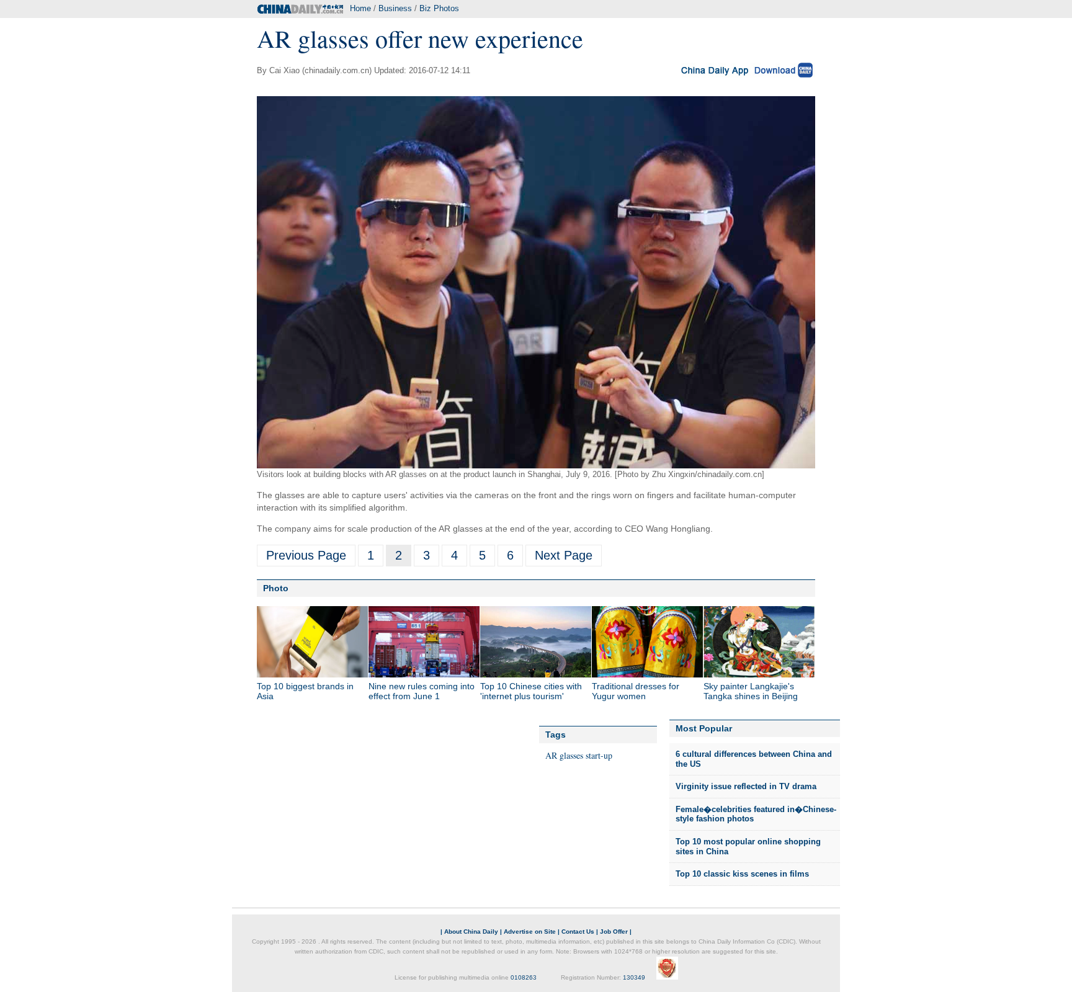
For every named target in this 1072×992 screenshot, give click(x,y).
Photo (275, 588)
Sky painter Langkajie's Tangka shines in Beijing (751, 691)
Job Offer (614, 931)
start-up (599, 755)
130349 (634, 977)
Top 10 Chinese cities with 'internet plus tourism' (531, 691)
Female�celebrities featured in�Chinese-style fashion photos (756, 814)
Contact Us (577, 931)
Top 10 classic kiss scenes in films (742, 873)
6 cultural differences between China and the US (754, 759)
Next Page (563, 555)
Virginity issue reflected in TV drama (746, 786)
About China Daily (471, 931)
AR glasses (564, 755)
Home (360, 8)
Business (395, 8)
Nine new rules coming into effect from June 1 (421, 691)
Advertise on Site (530, 931)
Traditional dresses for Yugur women (635, 691)
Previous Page (306, 555)
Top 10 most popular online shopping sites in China (748, 846)
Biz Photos (439, 8)
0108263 (524, 977)
